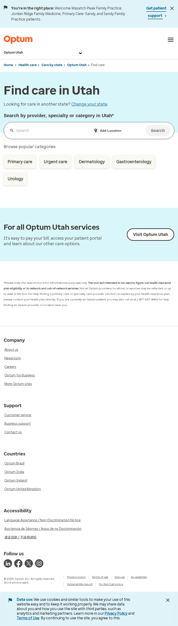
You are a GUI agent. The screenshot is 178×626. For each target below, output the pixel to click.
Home (8, 65)
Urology (15, 178)
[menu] (170, 39)
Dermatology (92, 161)
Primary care (20, 161)
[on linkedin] (8, 563)
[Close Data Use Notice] (168, 600)
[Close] (172, 8)
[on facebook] (18, 563)
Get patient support (156, 12)
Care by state (51, 65)
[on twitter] (29, 563)
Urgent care (55, 161)
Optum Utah (13, 53)
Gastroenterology (133, 161)
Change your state (89, 104)
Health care (28, 65)
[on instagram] (39, 563)
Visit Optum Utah (150, 234)
